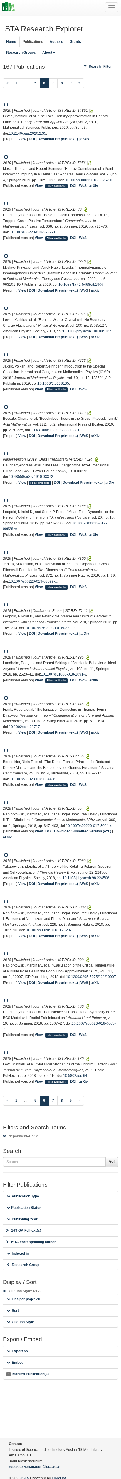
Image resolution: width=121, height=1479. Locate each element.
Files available (56, 186)
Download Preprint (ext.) (58, 139)
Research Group (25, 1265)
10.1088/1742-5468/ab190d (80, 284)
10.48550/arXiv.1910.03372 (31, 477)
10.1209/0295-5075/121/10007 (91, 977)
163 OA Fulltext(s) (26, 1230)
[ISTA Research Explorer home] (8, 7)
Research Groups (21, 52)
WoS (83, 186)
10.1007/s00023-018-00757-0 (88, 180)
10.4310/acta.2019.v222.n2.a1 (55, 430)
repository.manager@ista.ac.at (34, 1467)
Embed (17, 1362)
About (47, 52)
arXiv (84, 139)
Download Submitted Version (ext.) (82, 831)
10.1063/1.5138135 (53, 383)
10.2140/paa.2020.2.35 (27, 133)
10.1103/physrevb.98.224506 (86, 878)
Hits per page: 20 (26, 1299)
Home (11, 42)
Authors (56, 42)
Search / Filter (100, 67)
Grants (75, 42)
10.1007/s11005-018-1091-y (63, 674)
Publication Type (25, 1196)
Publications (33, 42)
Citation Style (23, 1322)
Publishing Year (25, 1219)
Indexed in (20, 1253)
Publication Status (25, 1208)
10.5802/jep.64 (75, 1076)
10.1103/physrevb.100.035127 (87, 331)
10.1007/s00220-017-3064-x (89, 826)
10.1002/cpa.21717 (24, 727)
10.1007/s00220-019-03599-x (33, 581)
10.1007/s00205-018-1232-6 (48, 930)
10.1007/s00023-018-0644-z (32, 779)
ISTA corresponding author (33, 1242)
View (22, 139)
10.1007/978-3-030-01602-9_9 (50, 628)
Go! (112, 1162)
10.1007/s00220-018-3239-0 (32, 232)
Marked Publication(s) (28, 1374)
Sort (15, 1311)
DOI (32, 139)
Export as (20, 1351)
